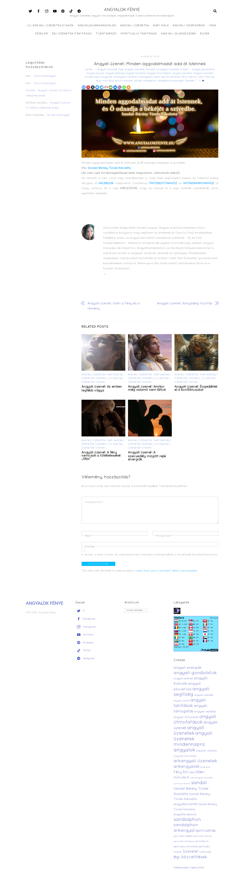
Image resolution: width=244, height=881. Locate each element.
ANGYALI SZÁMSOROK (189, 25)
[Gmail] (106, 87)
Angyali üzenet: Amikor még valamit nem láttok (147, 388)
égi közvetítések (170, 77)
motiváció (108, 81)
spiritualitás (205, 830)
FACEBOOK (106, 183)
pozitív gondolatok (182, 783)
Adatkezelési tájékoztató (189, 868)
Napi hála (161, 25)
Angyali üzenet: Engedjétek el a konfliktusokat (195, 388)
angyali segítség (115, 73)
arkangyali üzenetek (125, 77)
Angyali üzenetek (107, 69)
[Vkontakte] (115, 87)
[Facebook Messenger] (97, 87)
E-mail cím (164, 536)
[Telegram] (102, 87)
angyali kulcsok (95, 73)
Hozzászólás (94, 502)
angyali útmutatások (159, 73)
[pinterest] (63, 11)
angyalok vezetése (206, 751)
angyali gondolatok (203, 69)
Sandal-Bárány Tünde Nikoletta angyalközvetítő (192, 799)
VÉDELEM (41, 34)
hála (190, 77)
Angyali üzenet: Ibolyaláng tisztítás (184, 303)
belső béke (205, 767)
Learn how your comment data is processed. (166, 571)
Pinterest (88, 643)
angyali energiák (188, 667)
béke (157, 77)
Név (89, 536)
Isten (201, 77)
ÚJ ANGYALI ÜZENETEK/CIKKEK (51, 25)
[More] (128, 87)
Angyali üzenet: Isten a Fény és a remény (113, 306)
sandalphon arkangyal (171, 81)
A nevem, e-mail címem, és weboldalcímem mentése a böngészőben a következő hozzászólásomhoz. (149, 555)
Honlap (90, 547)
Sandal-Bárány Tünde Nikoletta (109, 168)
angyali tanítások (136, 73)
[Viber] (120, 87)
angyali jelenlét (183, 678)
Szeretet (189, 81)
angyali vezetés (205, 711)
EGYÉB (204, 34)
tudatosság (205, 852)
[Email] (111, 87)
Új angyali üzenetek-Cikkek (172, 69)
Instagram (89, 627)
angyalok (107, 77)
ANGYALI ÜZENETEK (134, 25)
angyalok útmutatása (185, 756)
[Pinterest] (88, 87)
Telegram (88, 658)
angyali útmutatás (186, 717)
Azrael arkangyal (58, 115)
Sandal (89, 70)
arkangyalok (145, 77)
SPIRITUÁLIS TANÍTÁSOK (139, 34)
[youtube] (54, 11)
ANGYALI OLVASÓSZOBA (178, 34)
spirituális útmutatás (186, 847)
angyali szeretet (203, 695)
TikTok (86, 650)
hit (195, 77)
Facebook (88, 619)
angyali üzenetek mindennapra (193, 739)
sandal (138, 81)
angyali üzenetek (182, 73)
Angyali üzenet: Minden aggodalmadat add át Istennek (150, 64)
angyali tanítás (182, 701)
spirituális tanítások (184, 841)
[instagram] (46, 11)
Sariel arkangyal (45, 76)
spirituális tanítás (203, 836)
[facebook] (38, 11)
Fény (184, 77)
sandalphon (150, 81)
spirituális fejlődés (183, 836)
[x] (30, 11)
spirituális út (201, 841)
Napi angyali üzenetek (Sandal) (137, 69)
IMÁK (212, 25)
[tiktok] (71, 11)
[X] (93, 87)
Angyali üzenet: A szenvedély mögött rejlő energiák (147, 456)
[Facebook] (84, 87)
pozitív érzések (124, 81)
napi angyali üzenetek (201, 778)
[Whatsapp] (124, 87)
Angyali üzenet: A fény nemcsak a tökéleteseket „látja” (101, 455)
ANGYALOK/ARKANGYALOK (97, 25)
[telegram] (79, 11)
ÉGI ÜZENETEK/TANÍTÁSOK (72, 34)
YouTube (87, 635)
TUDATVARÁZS (106, 34)
